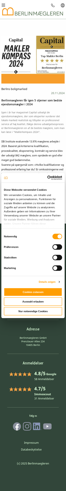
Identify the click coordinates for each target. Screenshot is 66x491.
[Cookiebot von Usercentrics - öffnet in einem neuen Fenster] (47, 178)
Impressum (31, 443)
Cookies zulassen (33, 291)
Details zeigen (47, 281)
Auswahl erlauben (33, 301)
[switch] (57, 247)
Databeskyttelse (31, 449)
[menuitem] (53, 5)
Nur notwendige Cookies (33, 311)
